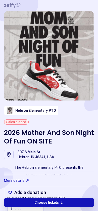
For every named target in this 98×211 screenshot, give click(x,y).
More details (14, 180)
